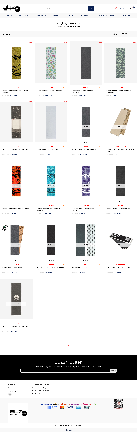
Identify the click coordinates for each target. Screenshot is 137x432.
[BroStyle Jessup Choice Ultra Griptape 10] (51, 240)
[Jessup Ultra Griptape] (86, 240)
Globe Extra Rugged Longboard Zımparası (83, 92)
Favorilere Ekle (29, 88)
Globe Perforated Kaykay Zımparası (49, 91)
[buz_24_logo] (18, 413)
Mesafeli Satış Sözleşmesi (40, 390)
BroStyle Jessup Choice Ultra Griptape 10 (51, 268)
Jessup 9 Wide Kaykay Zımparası (118, 209)
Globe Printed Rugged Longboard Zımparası (118, 92)
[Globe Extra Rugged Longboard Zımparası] (86, 63)
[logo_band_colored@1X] (68, 407)
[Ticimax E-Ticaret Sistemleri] (68, 430)
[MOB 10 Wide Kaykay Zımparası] (16, 240)
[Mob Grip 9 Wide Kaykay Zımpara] (86, 122)
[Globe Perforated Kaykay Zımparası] (51, 63)
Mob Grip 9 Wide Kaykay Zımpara (84, 149)
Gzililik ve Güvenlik (38, 393)
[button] (84, 142)
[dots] (91, 8)
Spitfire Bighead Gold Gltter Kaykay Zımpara (15, 92)
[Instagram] (10, 394)
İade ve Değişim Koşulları (40, 388)
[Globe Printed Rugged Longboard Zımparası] (120, 63)
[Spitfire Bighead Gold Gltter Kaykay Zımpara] (16, 63)
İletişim (10, 388)
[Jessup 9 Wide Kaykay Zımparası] (120, 181)
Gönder (113, 370)
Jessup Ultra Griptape (79, 267)
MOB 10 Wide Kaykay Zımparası (13, 267)
